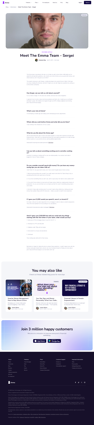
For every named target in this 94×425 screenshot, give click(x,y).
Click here (50, 142)
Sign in (80, 2)
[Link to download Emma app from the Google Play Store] (54, 341)
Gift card (10, 374)
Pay (25, 366)
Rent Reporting (42, 414)
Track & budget (27, 362)
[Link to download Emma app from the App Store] (39, 341)
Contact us (58, 362)
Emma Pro (42, 366)
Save (25, 364)
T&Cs (73, 362)
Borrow (25, 370)
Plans (36, 2)
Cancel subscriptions (17, 414)
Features (28, 2)
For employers (45, 2)
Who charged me (34, 414)
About (9, 362)
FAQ (61, 2)
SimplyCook (27, 417)
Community (10, 364)
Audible (36, 417)
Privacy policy (75, 364)
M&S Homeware (42, 417)
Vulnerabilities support (61, 366)
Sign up (88, 2)
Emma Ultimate (43, 368)
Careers (10, 370)
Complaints (58, 364)
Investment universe (55, 414)
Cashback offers (26, 414)
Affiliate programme (12, 372)
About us (55, 2)
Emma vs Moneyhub (64, 414)
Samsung (22, 417)
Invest (25, 368)
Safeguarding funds (76, 366)
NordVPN (32, 417)
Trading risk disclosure (77, 368)
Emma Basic (42, 362)
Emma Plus (42, 364)
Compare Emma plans (45, 370)
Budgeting (48, 414)
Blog (67, 2)
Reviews (10, 368)
